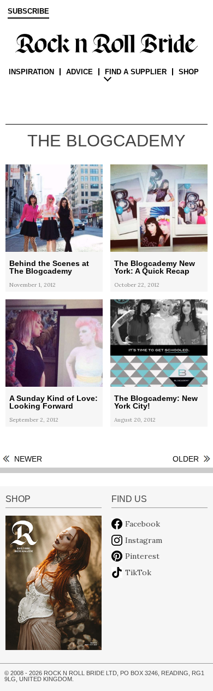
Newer (28, 458)
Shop (189, 72)
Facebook (142, 524)
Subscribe (28, 11)
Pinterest (142, 556)
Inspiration (31, 72)
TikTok (138, 572)
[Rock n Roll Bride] (106, 42)
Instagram (143, 540)
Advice (79, 72)
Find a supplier (136, 72)
